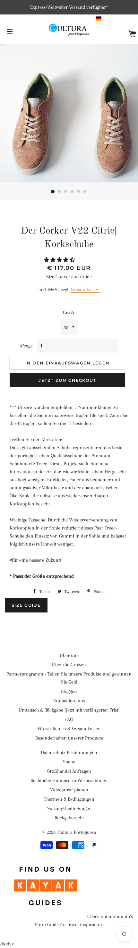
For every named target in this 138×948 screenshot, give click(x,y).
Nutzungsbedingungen (69, 808)
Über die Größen (69, 664)
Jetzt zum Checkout (67, 380)
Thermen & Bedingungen (69, 799)
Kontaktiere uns (69, 701)
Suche (69, 762)
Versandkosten (85, 289)
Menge (26, 346)
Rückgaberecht (69, 818)
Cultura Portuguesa (77, 832)
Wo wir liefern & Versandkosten (69, 729)
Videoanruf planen (69, 790)
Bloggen (69, 691)
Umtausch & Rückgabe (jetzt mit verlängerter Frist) (69, 710)
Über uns (69, 655)
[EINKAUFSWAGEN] (132, 34)
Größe (69, 312)
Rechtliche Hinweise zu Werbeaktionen (69, 780)
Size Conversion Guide (69, 277)
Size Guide (26, 605)
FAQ (69, 719)
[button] (116, 18)
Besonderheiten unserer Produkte (69, 738)
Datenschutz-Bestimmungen (69, 752)
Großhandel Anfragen (69, 771)
